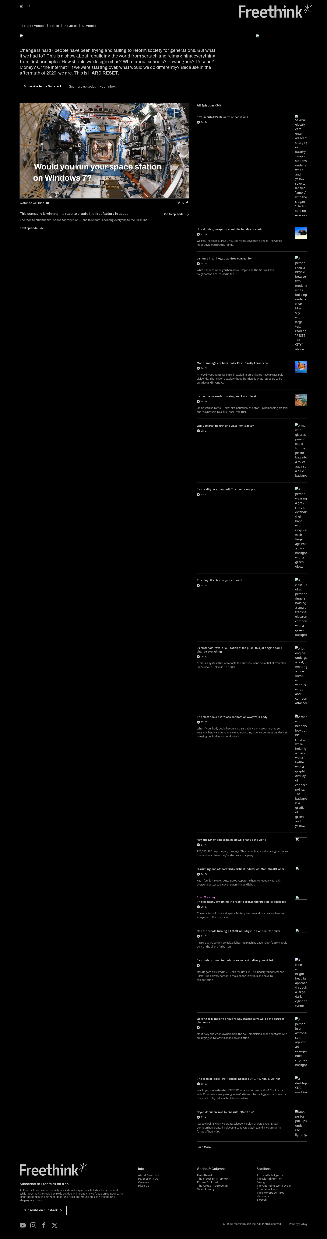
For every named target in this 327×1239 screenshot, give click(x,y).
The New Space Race (270, 1192)
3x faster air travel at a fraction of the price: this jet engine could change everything (239, 650)
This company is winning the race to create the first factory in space (241, 901)
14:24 (204, 122)
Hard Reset (204, 1175)
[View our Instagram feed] (33, 1225)
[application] (104, 150)
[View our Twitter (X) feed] (54, 1225)
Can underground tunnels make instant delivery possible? (235, 960)
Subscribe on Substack (41, 1210)
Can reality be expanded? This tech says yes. (226, 489)
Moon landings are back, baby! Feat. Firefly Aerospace (232, 363)
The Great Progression (212, 1185)
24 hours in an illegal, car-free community (224, 258)
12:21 (204, 1027)
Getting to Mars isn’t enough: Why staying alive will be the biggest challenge (240, 1021)
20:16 (204, 907)
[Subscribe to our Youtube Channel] (23, 1225)
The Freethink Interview (212, 1178)
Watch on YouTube (32, 203)
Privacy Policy (298, 1224)
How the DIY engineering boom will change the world (231, 839)
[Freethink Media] (75, 1169)
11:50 (204, 234)
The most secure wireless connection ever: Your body (232, 717)
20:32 (204, 656)
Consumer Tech (266, 1189)
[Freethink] (275, 11)
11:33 (204, 1084)
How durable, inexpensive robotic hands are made (229, 229)
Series (54, 25)
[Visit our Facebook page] (44, 1225)
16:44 (204, 845)
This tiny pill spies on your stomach (220, 580)
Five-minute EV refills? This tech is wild (222, 117)
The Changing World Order (273, 1185)
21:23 (204, 965)
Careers (143, 1182)
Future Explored (207, 1182)
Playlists (70, 25)
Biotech (261, 1199)
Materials (262, 1196)
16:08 (204, 263)
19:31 (204, 936)
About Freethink (148, 1175)
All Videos (89, 25)
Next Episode (29, 228)
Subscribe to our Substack (43, 86)
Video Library (205, 1189)
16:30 (204, 401)
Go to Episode (174, 214)
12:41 (204, 1117)
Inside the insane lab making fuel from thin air (227, 396)
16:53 (204, 368)
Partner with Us (148, 1178)
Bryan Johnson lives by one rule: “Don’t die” (225, 1112)
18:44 (204, 585)
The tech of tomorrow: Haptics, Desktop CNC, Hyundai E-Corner (238, 1078)
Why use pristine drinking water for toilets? (225, 425)
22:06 (204, 431)
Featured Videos (32, 25)
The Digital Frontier (269, 1178)
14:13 (204, 494)
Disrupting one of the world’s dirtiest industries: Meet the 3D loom (240, 869)
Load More (204, 1147)
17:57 (204, 722)
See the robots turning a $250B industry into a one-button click (238, 931)
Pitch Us (143, 1185)
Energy (260, 1182)
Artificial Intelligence (269, 1175)
